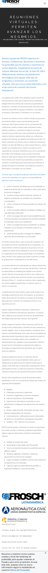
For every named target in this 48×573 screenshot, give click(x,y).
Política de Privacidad (19, 570)
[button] (46, 553)
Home (24, 36)
